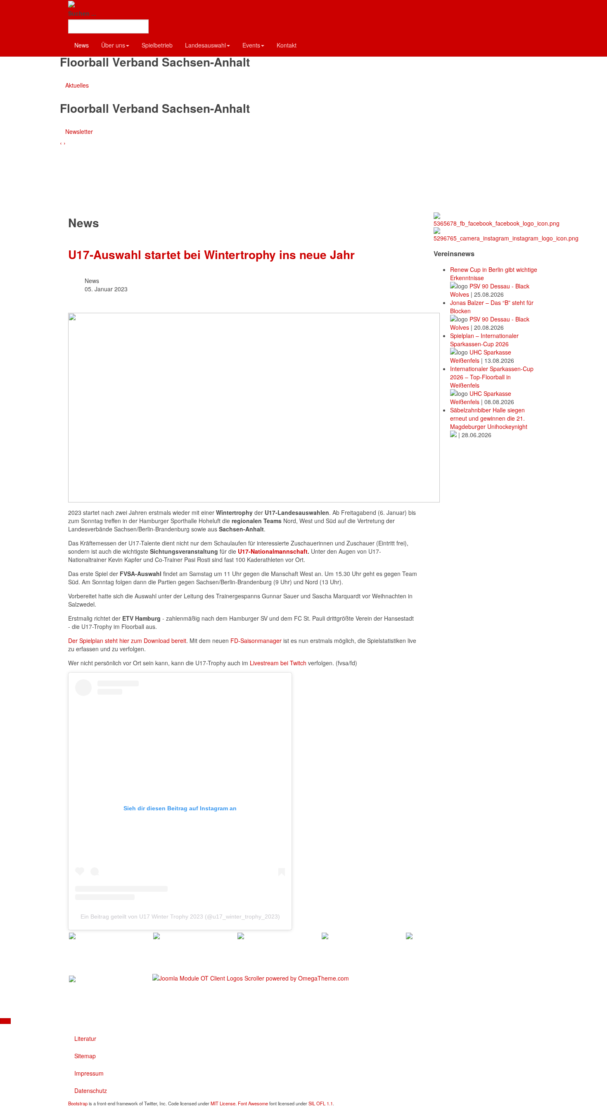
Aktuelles (77, 85)
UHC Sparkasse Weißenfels (480, 356)
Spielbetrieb (157, 45)
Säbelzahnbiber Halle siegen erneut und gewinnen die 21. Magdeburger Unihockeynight (488, 418)
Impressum (89, 1073)
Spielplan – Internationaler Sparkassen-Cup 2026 (484, 339)
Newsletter (79, 131)
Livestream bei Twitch (278, 663)
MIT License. (224, 1103)
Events (251, 45)
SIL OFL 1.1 (320, 1103)
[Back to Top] (5, 1021)
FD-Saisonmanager (256, 640)
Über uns (113, 45)
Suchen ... (82, 13)
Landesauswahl (205, 45)
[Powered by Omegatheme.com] (250, 977)
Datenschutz (90, 1090)
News (81, 45)
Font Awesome (253, 1103)
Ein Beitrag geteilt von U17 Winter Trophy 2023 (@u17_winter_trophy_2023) (180, 916)
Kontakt (286, 45)
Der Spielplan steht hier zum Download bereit (127, 640)
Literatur (85, 1038)
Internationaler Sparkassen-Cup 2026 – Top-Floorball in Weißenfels (491, 376)
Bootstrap (78, 1103)
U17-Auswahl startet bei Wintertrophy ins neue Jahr (211, 254)
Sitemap (85, 1056)
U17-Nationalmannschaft (273, 551)
